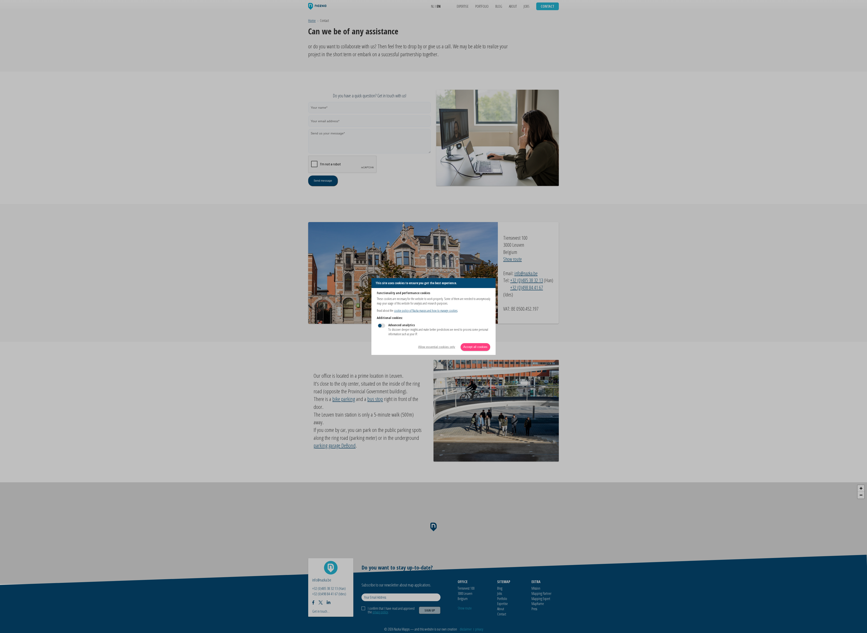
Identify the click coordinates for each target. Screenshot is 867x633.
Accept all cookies (475, 347)
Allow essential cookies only (436, 347)
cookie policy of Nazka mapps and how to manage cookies (425, 310)
